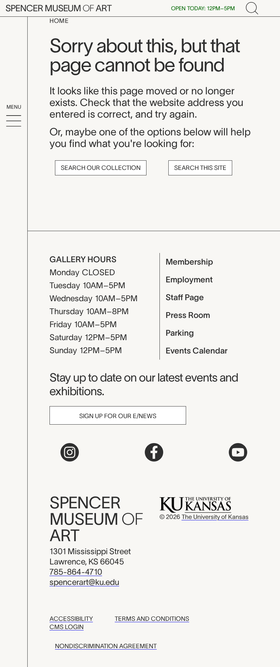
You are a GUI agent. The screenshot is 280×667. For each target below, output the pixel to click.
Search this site (200, 167)
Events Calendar (196, 350)
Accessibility (71, 618)
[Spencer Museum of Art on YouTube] (238, 452)
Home (59, 20)
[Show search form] (252, 8)
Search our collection (101, 167)
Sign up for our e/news (117, 416)
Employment (189, 279)
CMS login (67, 627)
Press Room (188, 315)
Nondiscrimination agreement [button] (106, 646)
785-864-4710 (76, 571)
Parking (180, 332)
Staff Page (185, 297)
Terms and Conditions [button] (152, 618)
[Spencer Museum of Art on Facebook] (154, 452)
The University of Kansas (215, 516)
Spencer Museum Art (58, 8)
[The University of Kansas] (195, 504)
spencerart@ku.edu (84, 582)
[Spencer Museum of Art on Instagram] (69, 452)
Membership (189, 261)
